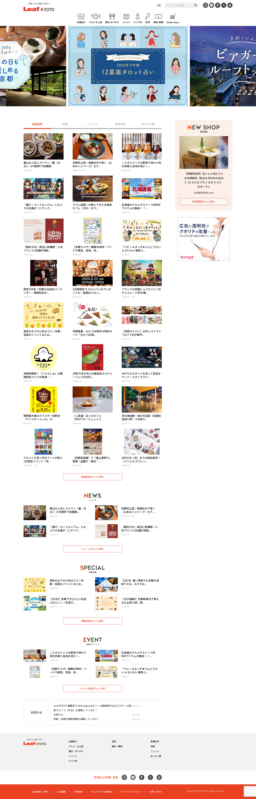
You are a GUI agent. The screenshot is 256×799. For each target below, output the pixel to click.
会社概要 (61, 791)
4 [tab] (129, 111)
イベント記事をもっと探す (92, 688)
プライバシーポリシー (130, 791)
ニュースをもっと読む (93, 548)
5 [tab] (132, 111)
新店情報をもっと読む (203, 201)
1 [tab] (120, 111)
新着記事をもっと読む (92, 476)
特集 (65, 124)
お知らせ (58, 714)
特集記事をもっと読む (92, 621)
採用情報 (78, 791)
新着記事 (37, 124)
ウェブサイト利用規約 (101, 791)
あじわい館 (147, 124)
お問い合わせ (156, 791)
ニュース (92, 124)
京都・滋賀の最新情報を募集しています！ (76, 719)
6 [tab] (135, 111)
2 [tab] (123, 111)
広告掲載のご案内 (40, 791)
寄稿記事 (120, 124)
